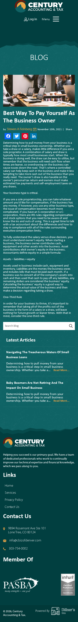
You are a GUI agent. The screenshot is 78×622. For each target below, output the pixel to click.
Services (10, 493)
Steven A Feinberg (19, 129)
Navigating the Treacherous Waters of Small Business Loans (37, 355)
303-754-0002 (18, 548)
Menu (46, 19)
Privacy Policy (14, 500)
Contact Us (12, 507)
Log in (32, 19)
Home (9, 485)
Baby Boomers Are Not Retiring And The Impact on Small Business (34, 385)
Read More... (61, 370)
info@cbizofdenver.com (25, 540)
